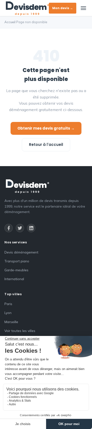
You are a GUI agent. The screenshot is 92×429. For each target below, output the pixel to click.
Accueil (9, 22)
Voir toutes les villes (19, 331)
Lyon (8, 313)
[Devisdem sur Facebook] (8, 228)
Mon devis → (62, 8)
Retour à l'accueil (46, 144)
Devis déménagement (21, 252)
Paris (8, 304)
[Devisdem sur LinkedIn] (31, 228)
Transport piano (16, 261)
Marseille (11, 322)
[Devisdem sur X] (20, 228)
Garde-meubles (16, 270)
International (14, 279)
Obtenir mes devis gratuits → (46, 128)
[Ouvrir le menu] (83, 8)
